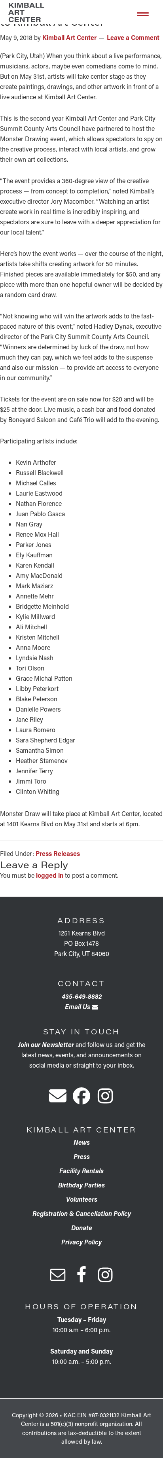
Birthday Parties (81, 1185)
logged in (49, 875)
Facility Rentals (81, 1170)
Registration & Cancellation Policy (81, 1213)
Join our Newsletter (46, 1044)
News (82, 1142)
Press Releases (58, 853)
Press (82, 1156)
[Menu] (143, 13)
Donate (81, 1227)
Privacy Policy (81, 1242)
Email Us (78, 1006)
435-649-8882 (82, 996)
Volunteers (81, 1199)
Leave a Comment (133, 37)
